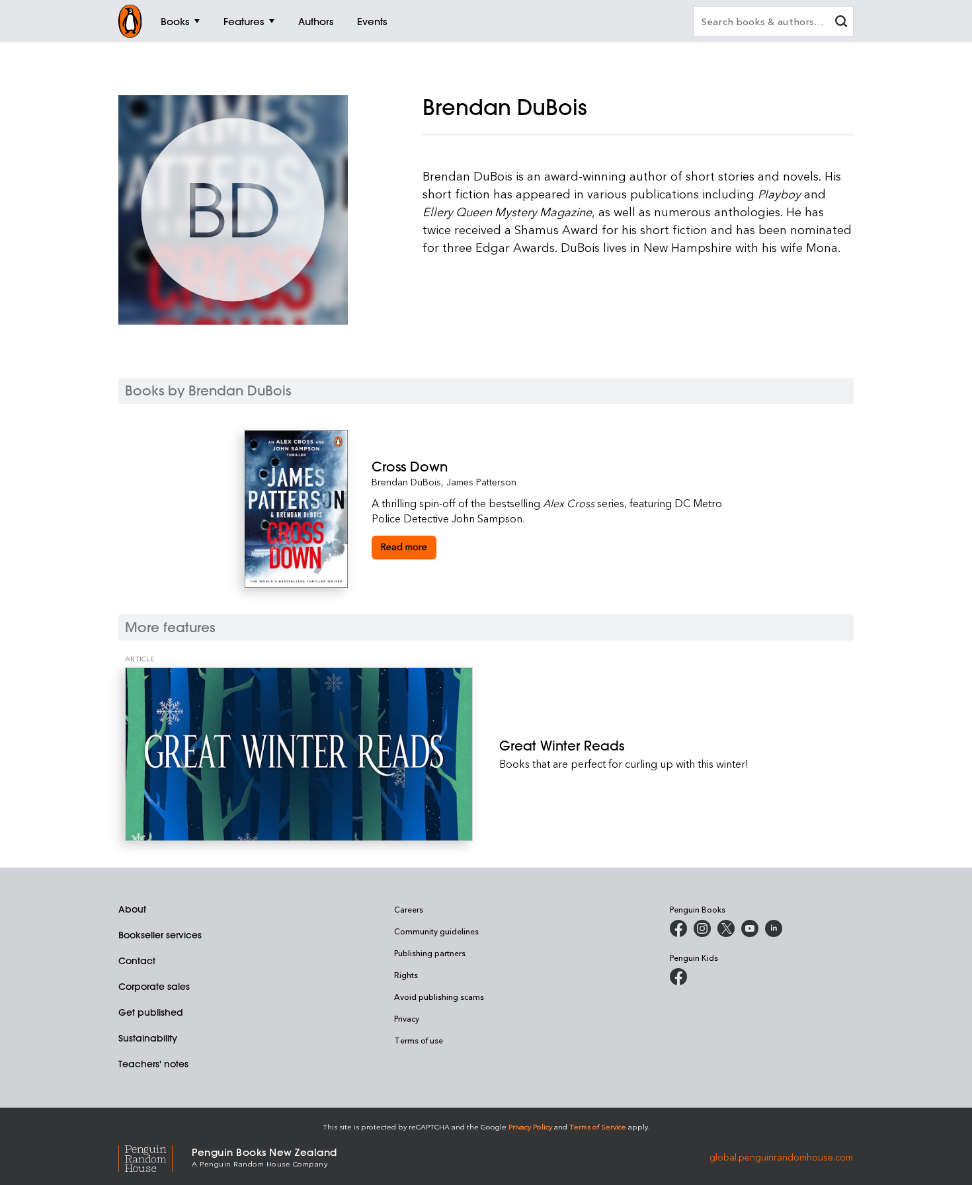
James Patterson (481, 482)
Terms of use (418, 1040)
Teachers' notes (153, 1064)
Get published (150, 1012)
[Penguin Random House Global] (155, 1157)
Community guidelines (436, 931)
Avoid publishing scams (439, 996)
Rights (406, 975)
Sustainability (147, 1038)
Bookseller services (160, 935)
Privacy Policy (530, 1126)
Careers (408, 909)
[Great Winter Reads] (299, 754)
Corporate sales (154, 987)
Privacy (406, 1018)
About (132, 909)
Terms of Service (597, 1126)
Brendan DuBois (406, 482)
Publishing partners (430, 953)
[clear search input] (841, 22)
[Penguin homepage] (130, 21)
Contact (136, 961)
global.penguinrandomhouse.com (781, 1156)
